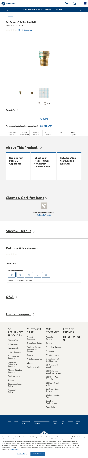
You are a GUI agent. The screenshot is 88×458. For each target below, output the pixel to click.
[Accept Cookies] (84, 437)
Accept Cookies (38, 454)
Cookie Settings (22, 454)
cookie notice (14, 449)
